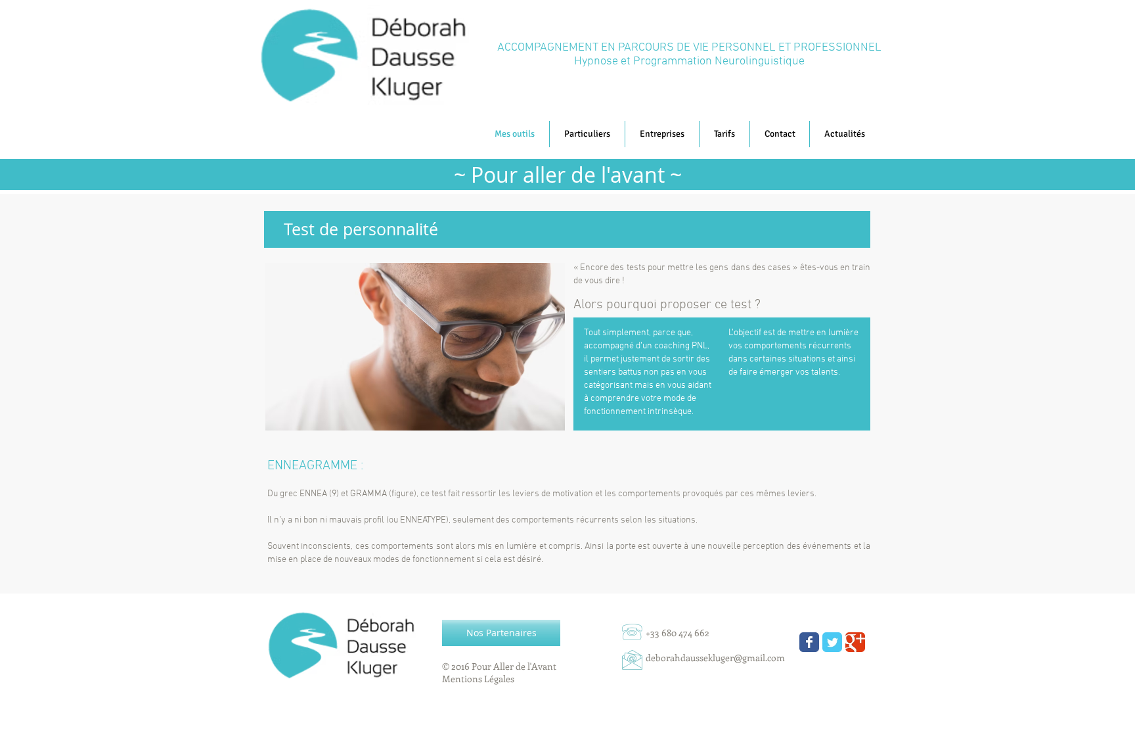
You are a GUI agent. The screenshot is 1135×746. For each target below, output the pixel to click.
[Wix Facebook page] (809, 642)
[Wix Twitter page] (832, 642)
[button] (844, 134)
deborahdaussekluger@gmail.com (715, 657)
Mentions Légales (478, 678)
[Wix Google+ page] (855, 642)
